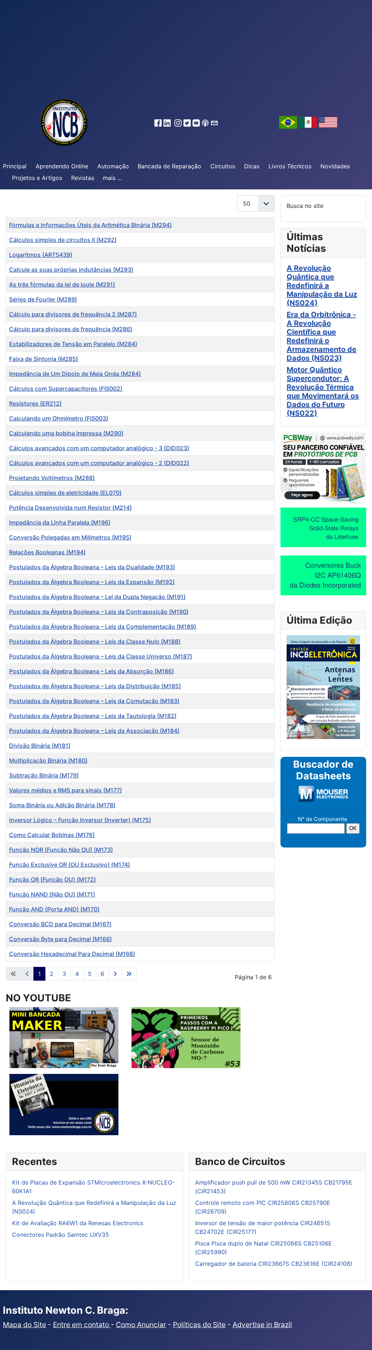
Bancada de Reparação (169, 166)
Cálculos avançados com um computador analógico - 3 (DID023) (99, 448)
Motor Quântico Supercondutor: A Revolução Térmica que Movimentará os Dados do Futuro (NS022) (323, 391)
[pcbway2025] (323, 467)
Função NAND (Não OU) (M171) (52, 894)
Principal (15, 166)
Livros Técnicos (289, 166)
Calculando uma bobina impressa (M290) (66, 433)
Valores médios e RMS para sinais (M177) (65, 790)
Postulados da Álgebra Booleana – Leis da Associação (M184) (94, 730)
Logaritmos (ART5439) (40, 254)
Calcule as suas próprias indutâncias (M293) (71, 269)
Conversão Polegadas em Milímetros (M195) (70, 537)
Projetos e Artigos (37, 177)
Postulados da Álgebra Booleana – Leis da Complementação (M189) (102, 626)
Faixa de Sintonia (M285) (43, 358)
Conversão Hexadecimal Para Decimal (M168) (72, 953)
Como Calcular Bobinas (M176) (52, 834)
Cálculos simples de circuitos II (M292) (63, 239)
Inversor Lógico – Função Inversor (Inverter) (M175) (80, 820)
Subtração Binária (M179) (44, 775)
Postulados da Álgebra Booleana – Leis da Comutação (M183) (94, 701)
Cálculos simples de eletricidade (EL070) (65, 492)
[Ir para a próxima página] (115, 974)
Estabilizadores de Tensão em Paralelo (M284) (73, 344)
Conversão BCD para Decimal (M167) (60, 924)
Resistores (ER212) (35, 403)
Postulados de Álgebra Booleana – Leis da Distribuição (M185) (95, 686)
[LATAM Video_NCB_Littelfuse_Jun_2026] (323, 527)
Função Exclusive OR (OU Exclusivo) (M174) (69, 864)
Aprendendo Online (62, 166)
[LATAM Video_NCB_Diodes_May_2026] (323, 575)
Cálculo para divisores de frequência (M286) (70, 329)
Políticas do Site (199, 1324)
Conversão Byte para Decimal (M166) (60, 939)
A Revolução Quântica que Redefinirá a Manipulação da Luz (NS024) (322, 285)
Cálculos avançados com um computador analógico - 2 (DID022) (99, 463)
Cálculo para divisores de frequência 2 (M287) (73, 314)
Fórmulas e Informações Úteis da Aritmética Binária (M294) (90, 225)
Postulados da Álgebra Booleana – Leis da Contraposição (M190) (99, 611)
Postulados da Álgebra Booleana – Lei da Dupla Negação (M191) (97, 596)
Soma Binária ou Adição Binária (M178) (62, 805)
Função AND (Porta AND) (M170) (54, 909)
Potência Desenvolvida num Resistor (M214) (70, 507)
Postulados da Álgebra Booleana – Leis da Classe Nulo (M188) (95, 641)
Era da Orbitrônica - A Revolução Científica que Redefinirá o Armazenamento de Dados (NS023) (321, 336)
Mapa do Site (24, 1324)
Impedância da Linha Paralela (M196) (59, 522)
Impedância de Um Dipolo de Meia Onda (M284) (75, 373)
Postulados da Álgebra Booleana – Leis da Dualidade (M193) (92, 567)
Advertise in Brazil (262, 1324)
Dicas (251, 166)
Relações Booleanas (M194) (47, 552)
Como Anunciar (141, 1324)
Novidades (335, 166)
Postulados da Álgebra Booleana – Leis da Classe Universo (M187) (100, 656)
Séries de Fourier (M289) (43, 299)
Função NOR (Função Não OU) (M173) (61, 849)
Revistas (82, 177)
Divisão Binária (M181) (39, 745)
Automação (113, 166)
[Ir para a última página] (129, 974)
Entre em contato (82, 1324)
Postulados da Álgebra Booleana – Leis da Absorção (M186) (91, 671)
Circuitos (222, 166)
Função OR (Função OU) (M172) (52, 879)
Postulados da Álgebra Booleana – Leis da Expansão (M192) (92, 582)
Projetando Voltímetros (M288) (52, 477)
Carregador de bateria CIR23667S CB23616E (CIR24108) (273, 1263)
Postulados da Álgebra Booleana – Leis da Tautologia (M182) (93, 715)
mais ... (112, 177)
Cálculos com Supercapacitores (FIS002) (65, 388)
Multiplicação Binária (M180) (48, 760)
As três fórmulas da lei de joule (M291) (62, 284)
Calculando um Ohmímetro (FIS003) (58, 418)
